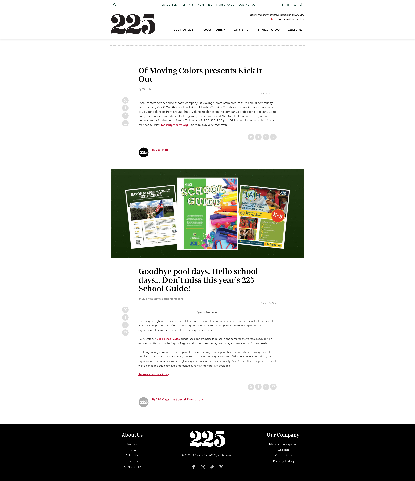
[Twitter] (295, 5)
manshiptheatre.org (174, 125)
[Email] (125, 123)
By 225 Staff (160, 149)
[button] (130, 5)
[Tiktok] (301, 5)
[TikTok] (212, 467)
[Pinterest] (125, 115)
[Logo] (135, 24)
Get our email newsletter (289, 19)
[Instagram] (289, 5)
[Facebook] (282, 5)
